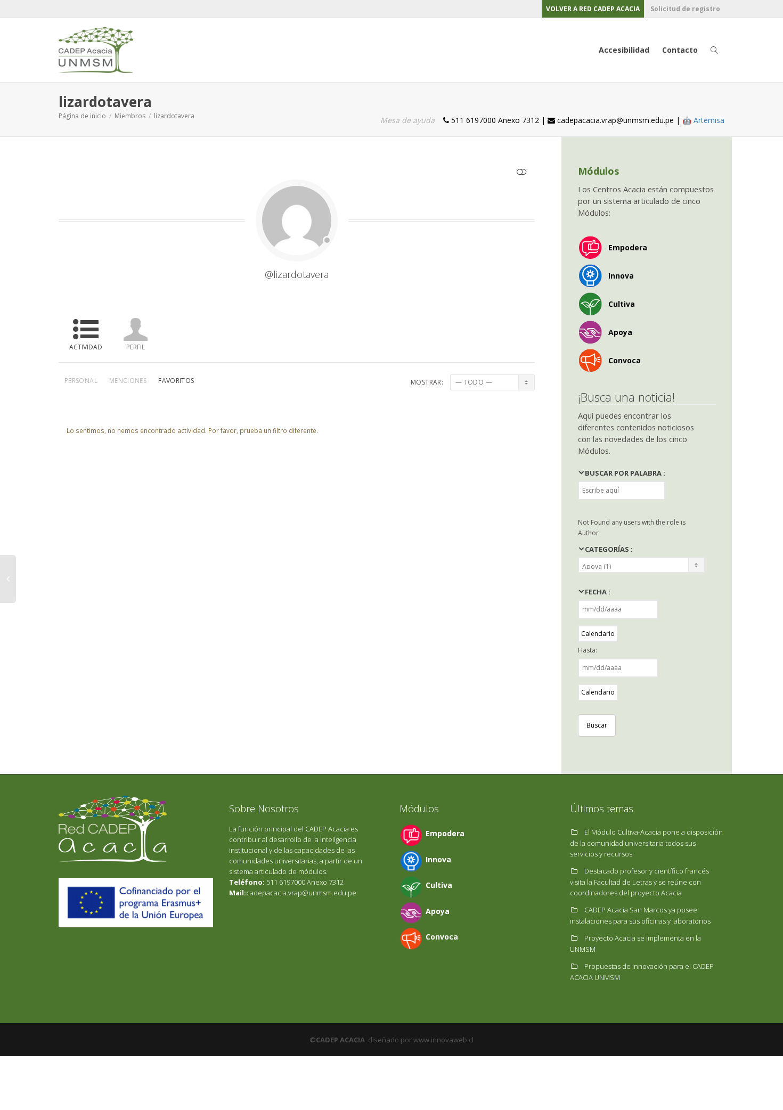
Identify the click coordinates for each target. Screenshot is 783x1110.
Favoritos (176, 380)
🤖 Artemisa (703, 120)
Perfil (135, 347)
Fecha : (597, 592)
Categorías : (609, 549)
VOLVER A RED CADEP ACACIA (593, 8)
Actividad (85, 347)
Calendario (598, 633)
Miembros (130, 115)
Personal (80, 380)
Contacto (680, 50)
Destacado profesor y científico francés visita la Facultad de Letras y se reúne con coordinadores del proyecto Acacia (639, 881)
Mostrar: (427, 382)
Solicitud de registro (685, 8)
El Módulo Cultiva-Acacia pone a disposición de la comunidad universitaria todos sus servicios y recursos (646, 843)
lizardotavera (174, 115)
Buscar (596, 725)
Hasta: (587, 650)
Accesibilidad (624, 50)
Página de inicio (82, 115)
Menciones (127, 380)
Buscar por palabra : (625, 473)
